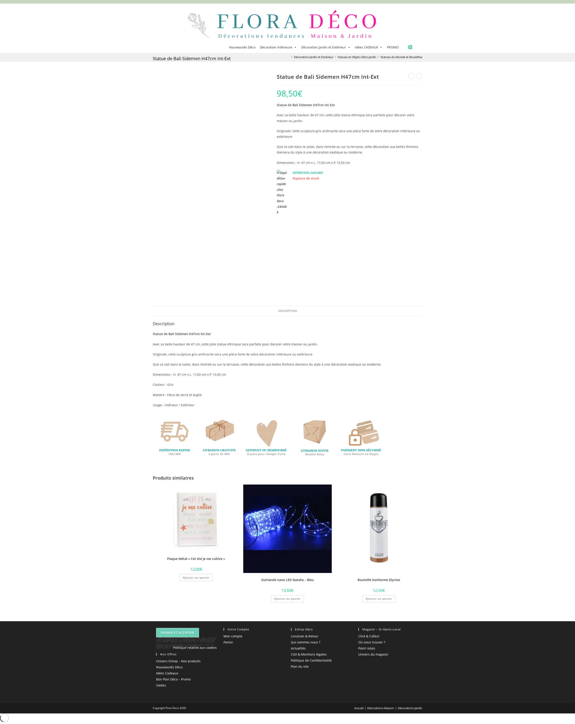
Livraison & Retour (304, 636)
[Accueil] (289, 57)
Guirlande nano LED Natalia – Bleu (287, 580)
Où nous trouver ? (371, 642)
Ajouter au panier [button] (196, 577)
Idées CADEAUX (366, 47)
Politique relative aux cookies (195, 647)
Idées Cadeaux (167, 673)
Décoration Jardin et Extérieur (323, 47)
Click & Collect (368, 636)
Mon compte (232, 636)
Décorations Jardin (410, 708)
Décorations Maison (380, 708)
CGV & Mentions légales (309, 654)
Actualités (298, 648)
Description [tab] (287, 311)
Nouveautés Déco (242, 47)
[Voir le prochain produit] (419, 76)
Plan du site (300, 666)
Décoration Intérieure (276, 47)
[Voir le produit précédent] (411, 76)
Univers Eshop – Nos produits (178, 661)
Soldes (161, 685)
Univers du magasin (373, 654)
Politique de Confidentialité (311, 660)
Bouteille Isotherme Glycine (379, 580)
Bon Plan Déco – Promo (173, 679)
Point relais (366, 648)
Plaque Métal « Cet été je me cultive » (196, 559)
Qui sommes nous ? (305, 642)
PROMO (393, 47)
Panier (228, 642)
